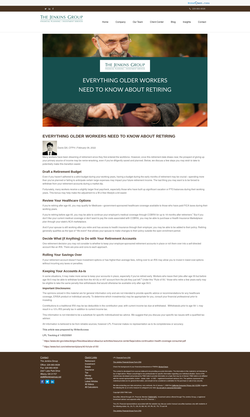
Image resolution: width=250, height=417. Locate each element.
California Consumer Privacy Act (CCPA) (186, 385)
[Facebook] (53, 8)
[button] (120, 22)
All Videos (89, 384)
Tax (86, 372)
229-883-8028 (198, 8)
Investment (90, 363)
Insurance (89, 369)
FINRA (150, 397)
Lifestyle (88, 378)
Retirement (90, 360)
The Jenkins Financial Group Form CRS (127, 362)
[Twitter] (46, 8)
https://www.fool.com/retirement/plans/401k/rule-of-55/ (71, 346)
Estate (88, 366)
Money (88, 375)
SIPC (155, 397)
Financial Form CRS (123, 357)
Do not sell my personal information (169, 387)
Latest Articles (91, 381)
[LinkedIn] (49, 8)
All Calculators (91, 387)
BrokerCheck (163, 366)
